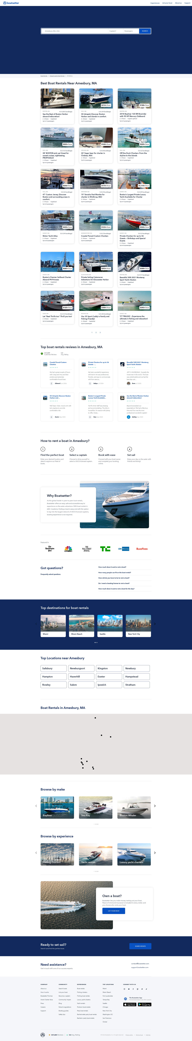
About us (178, 3)
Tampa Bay (106, 1000)
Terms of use (139, 1035)
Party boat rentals (82, 1011)
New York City (107, 1011)
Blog (60, 1003)
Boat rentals (81, 988)
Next (154, 623)
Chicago (105, 1007)
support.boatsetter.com (139, 967)
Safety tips (62, 1014)
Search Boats (140, 946)
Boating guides (63, 1011)
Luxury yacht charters (83, 1000)
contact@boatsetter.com (140, 964)
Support (187, 3)
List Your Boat (113, 911)
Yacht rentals (81, 1003)
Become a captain (64, 996)
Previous (36, 623)
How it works (45, 992)
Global (105, 1022)
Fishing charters (82, 992)
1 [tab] (95, 642)
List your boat (167, 3)
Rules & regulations (65, 1007)
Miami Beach (107, 992)
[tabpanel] (53, 626)
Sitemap (148, 1035)
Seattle (105, 1003)
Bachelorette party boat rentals (87, 1014)
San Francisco (107, 1018)
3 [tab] (97, 824)
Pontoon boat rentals (83, 1007)
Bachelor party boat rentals (85, 1018)
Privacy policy (129, 1035)
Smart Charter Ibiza (47, 1000)
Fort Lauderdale (108, 996)
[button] (83, 764)
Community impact (65, 1000)
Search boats (63, 988)
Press (42, 1003)
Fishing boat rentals (83, 996)
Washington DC (108, 1014)
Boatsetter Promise (46, 996)
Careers (43, 1007)
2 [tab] (97, 642)
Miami (105, 988)
